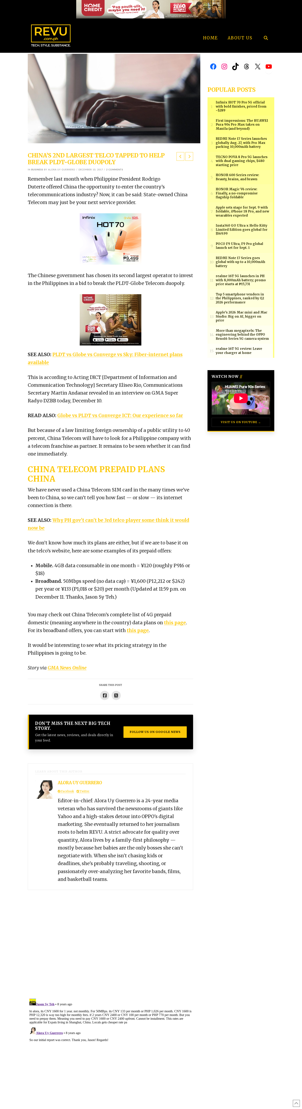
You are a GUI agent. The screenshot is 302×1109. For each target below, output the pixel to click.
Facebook (67, 791)
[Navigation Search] (265, 26)
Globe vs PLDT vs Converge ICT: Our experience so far (120, 415)
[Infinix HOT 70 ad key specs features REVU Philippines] (110, 239)
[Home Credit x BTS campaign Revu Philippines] (151, 8)
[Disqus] (110, 941)
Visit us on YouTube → (241, 422)
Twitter (84, 791)
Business (37, 170)
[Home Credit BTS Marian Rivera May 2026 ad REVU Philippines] (110, 320)
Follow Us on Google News (155, 732)
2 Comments (114, 170)
